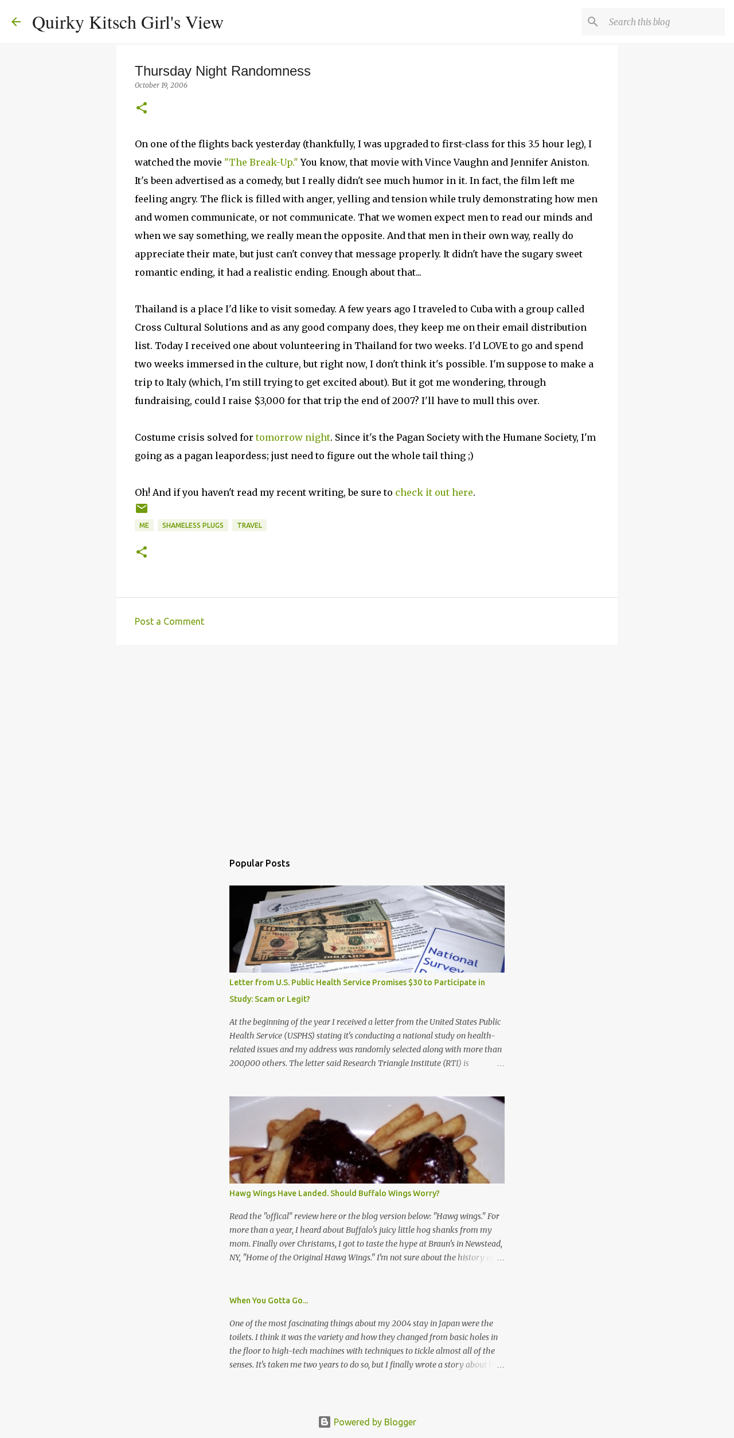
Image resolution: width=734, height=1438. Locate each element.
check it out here (434, 492)
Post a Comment (169, 621)
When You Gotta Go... (268, 1300)
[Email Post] (142, 512)
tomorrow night (293, 437)
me (144, 525)
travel (249, 525)
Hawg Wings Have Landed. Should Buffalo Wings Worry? (334, 1193)
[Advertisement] (367, 742)
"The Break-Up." (262, 162)
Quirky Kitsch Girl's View (128, 21)
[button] (142, 108)
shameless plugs (193, 525)
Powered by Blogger (373, 1422)
